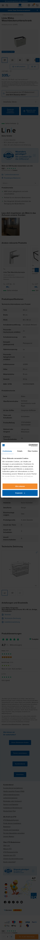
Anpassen (18, 493)
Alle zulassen (20, 486)
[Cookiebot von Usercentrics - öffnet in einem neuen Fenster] (29, 445)
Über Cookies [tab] (33, 451)
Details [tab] (19, 451)
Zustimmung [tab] (7, 451)
